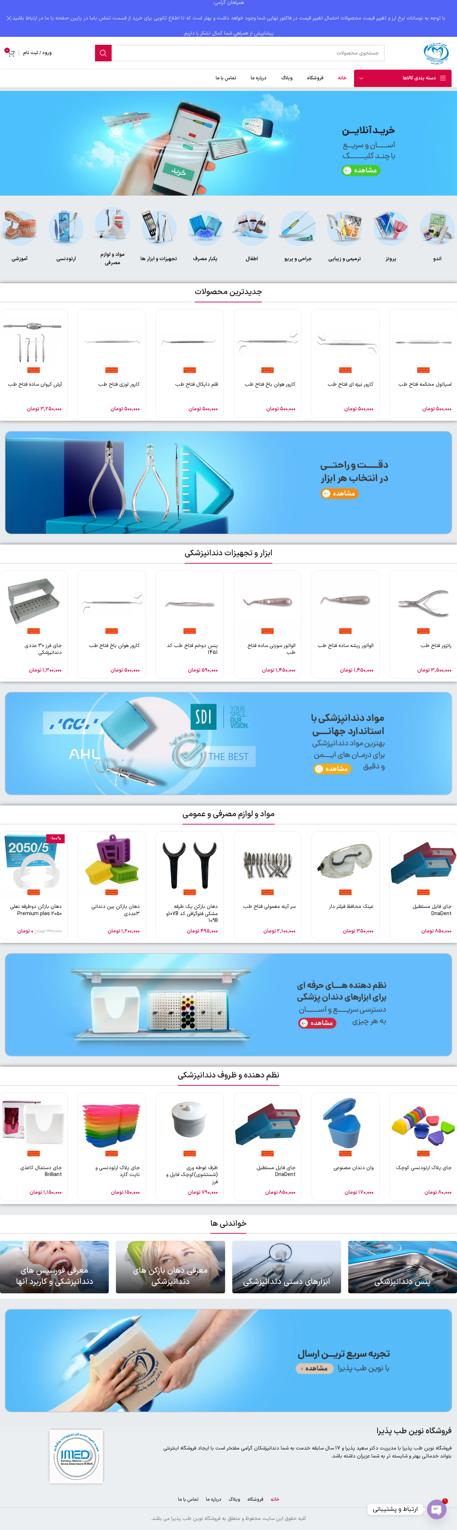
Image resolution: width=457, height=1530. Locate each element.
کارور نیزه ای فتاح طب (351, 384)
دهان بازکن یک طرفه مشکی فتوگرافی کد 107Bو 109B (192, 913)
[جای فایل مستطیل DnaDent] (423, 865)
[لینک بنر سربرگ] (228, 18)
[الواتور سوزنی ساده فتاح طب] (267, 604)
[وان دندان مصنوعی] (345, 1126)
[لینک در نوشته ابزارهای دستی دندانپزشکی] (286, 1267)
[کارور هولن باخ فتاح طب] (267, 343)
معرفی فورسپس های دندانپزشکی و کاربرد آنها (54, 1276)
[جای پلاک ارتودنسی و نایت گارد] (111, 1126)
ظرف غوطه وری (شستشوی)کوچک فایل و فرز (192, 1175)
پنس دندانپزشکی (402, 1282)
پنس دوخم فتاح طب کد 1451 (192, 649)
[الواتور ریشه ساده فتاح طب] (345, 604)
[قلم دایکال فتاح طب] (189, 343)
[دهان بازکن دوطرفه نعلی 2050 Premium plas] (33, 865)
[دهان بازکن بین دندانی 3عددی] (111, 865)
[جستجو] (103, 53)
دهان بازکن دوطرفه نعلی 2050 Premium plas (36, 910)
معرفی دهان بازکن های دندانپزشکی (170, 1276)
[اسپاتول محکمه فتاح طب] (423, 343)
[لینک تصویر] (437, 228)
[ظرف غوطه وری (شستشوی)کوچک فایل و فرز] (189, 1126)
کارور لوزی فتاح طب (119, 384)
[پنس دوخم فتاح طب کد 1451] (189, 604)
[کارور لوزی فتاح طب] (111, 343)
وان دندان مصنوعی (353, 1168)
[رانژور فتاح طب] (423, 604)
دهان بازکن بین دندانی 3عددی (115, 910)
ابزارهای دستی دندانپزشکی (286, 1282)
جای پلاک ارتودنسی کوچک (424, 1168)
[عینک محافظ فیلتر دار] (345, 865)
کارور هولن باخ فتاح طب (270, 384)
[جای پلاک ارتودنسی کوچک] (423, 1126)
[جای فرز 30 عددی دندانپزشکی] (33, 604)
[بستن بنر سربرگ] (9, 18)
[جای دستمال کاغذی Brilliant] (33, 1126)
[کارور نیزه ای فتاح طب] (345, 343)
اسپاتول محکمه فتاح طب (425, 384)
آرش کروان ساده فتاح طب (35, 384)
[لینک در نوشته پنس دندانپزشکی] (402, 1267)
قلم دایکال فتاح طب (196, 384)
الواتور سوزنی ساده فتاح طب (271, 649)
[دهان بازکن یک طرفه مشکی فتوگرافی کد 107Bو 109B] (189, 865)
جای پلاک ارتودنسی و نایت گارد (117, 1171)
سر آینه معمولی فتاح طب (269, 906)
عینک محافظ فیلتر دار (351, 906)
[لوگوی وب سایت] (437, 53)
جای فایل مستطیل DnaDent (432, 910)
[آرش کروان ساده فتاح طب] (33, 343)
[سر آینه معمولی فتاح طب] (267, 865)
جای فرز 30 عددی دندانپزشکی (43, 649)
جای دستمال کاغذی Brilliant (41, 1171)
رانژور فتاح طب (436, 646)
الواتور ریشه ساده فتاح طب (346, 646)
